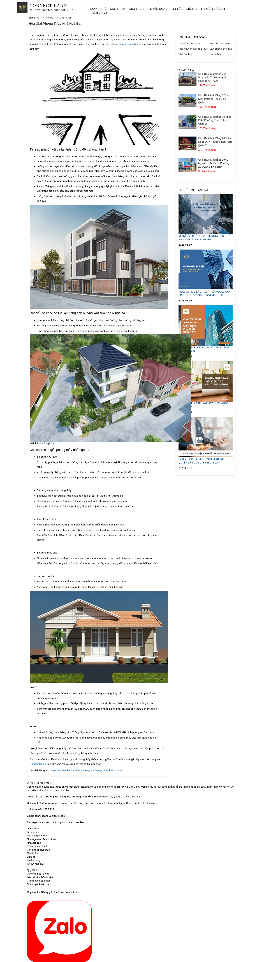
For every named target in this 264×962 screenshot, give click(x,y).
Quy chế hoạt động (38, 873)
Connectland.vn (38, 763)
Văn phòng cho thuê (221, 48)
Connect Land (126, 44)
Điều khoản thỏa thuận (40, 877)
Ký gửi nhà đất (213, 8)
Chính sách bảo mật (38, 880)
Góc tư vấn (65, 17)
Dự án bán (216, 54)
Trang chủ (98, 8)
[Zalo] (59, 930)
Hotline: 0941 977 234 (41, 809)
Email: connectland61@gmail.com (46, 815)
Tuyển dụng (158, 8)
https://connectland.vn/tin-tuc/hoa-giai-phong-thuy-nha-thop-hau (86, 770)
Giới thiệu (137, 8)
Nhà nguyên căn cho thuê (193, 48)
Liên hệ (192, 8)
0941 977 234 (100, 12)
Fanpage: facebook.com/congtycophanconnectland (56, 822)
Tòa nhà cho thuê (220, 43)
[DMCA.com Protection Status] (85, 892)
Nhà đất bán (186, 54)
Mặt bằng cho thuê (189, 43)
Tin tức (177, 8)
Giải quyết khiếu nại (38, 884)
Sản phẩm (117, 8)
